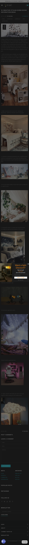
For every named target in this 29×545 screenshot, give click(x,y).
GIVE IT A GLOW (20, 277)
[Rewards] (3, 541)
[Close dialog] (28, 263)
